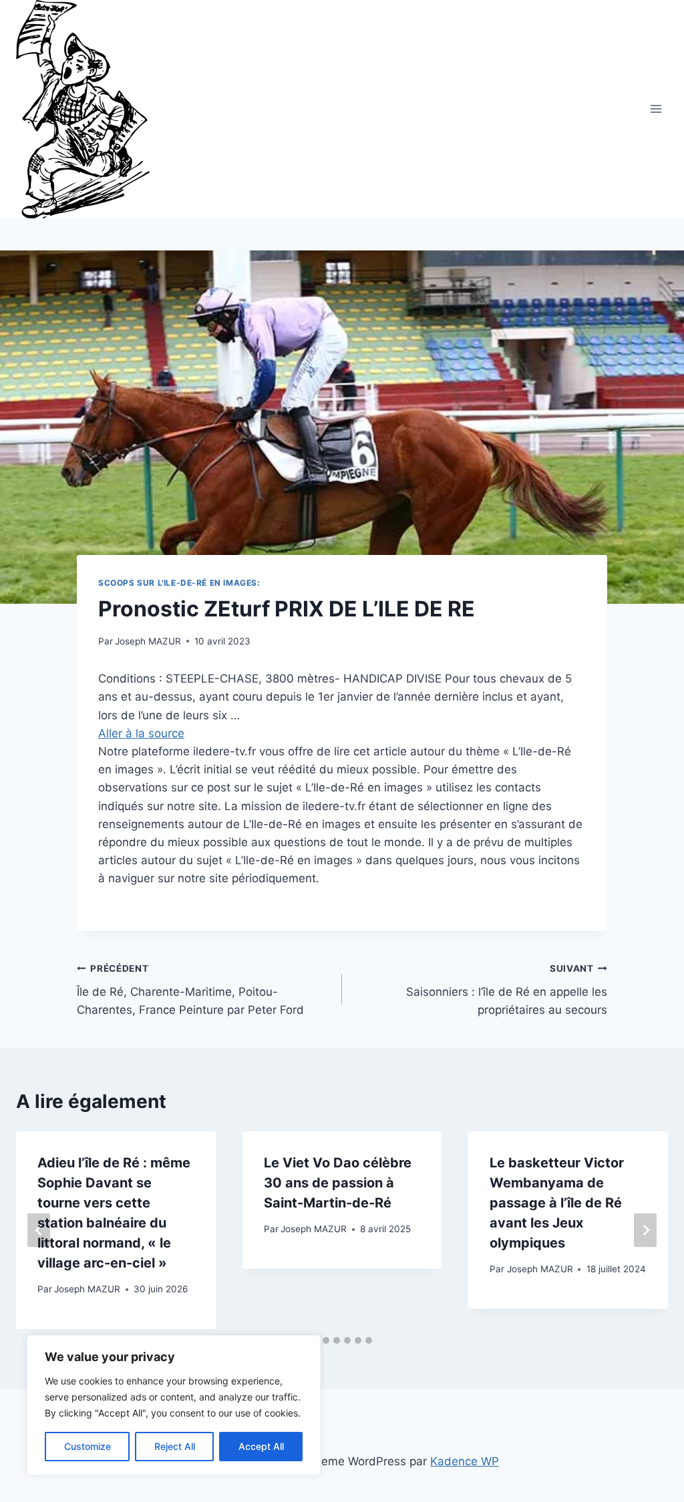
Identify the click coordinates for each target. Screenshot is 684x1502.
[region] (174, 1405)
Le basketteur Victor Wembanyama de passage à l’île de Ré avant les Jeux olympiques (557, 1203)
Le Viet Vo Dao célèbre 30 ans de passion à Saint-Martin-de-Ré (337, 1183)
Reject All (174, 1446)
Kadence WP (464, 1461)
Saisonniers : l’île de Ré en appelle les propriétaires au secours (506, 989)
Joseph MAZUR (148, 641)
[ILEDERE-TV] (88, 109)
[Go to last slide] (38, 1230)
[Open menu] (655, 109)
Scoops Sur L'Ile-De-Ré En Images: (179, 583)
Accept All (261, 1446)
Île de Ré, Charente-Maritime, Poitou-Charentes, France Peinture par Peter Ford (190, 989)
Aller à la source (141, 733)
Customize (87, 1446)
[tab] (326, 1340)
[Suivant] (645, 1230)
